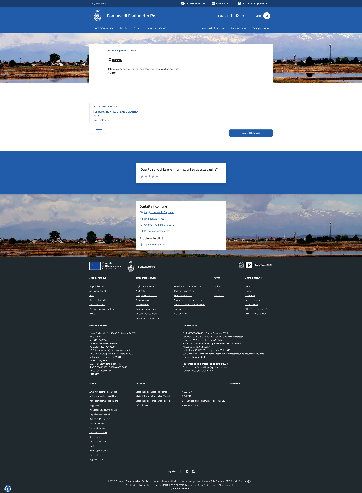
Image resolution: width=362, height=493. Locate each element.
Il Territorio (250, 295)
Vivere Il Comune (251, 133)
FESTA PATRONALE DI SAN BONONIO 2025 (115, 113)
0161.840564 (100, 340)
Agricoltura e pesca (145, 286)
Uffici (91, 295)
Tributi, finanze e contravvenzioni (189, 304)
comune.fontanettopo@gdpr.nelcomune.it (208, 367)
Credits (92, 446)
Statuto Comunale (98, 428)
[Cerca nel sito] (266, 15)
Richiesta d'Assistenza (99, 419)
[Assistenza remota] (249, 481)
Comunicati (219, 295)
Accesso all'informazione (213, 28)
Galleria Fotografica (105, 106)
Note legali (94, 437)
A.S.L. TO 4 (187, 391)
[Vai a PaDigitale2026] (255, 264)
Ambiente (140, 291)
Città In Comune (238, 481)
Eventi (248, 286)
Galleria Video (251, 304)
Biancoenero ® (192, 485)
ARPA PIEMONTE (190, 405)
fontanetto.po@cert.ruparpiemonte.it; (113, 350)
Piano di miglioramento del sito (103, 400)
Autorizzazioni (142, 304)
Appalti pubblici (143, 300)
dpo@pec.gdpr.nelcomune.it (200, 370)
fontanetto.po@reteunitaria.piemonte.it (114, 353)
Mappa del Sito (96, 459)
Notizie (217, 286)
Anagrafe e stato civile (146, 295)
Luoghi (248, 291)
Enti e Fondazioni (97, 304)
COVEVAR (187, 396)
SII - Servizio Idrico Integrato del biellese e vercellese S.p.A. (209, 400)
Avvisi (216, 291)
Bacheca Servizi (96, 423)
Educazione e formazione (147, 318)
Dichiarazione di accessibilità (102, 396)
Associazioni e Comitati (255, 313)
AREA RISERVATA (181, 488)
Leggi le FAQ (95, 405)
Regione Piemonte (99, 3)
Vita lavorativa (181, 313)
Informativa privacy (98, 432)
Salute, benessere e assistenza (188, 300)
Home (111, 50)
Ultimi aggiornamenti (99, 450)
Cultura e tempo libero (146, 313)
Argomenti (122, 50)
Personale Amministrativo (101, 309)
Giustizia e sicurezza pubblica (187, 286)
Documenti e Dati (97, 300)
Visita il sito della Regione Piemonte (153, 391)
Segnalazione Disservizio (100, 414)
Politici (92, 313)
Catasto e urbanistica (146, 309)
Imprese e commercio (184, 291)
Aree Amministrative (99, 291)
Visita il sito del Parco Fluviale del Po (153, 400)
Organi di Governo (97, 286)
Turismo (177, 309)
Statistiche (94, 455)
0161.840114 (99, 336)
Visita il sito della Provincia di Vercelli (153, 396)
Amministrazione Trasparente (103, 391)
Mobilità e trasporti (183, 295)
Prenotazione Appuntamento (103, 409)
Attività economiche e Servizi (258, 309)
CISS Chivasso (142, 405)
